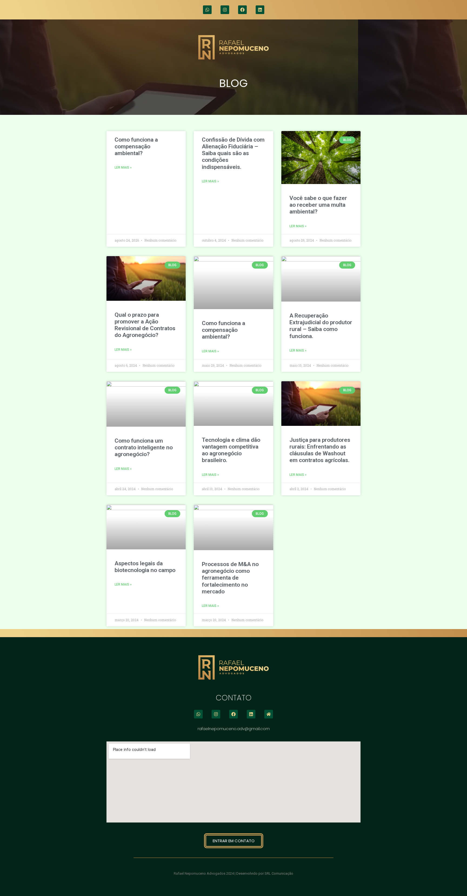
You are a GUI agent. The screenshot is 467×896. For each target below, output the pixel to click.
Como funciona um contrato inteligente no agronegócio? (144, 447)
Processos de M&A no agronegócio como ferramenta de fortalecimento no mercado (230, 578)
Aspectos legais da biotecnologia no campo (145, 566)
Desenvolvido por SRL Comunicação (264, 873)
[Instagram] (225, 9)
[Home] (268, 714)
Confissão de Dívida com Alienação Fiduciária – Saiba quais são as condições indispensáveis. (233, 153)
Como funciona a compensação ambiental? (136, 146)
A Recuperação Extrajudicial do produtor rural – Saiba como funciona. (320, 325)
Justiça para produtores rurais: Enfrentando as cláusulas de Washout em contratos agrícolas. (319, 450)
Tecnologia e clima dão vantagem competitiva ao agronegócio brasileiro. (231, 450)
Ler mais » (123, 167)
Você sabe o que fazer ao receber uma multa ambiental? (318, 205)
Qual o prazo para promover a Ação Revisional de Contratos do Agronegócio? (145, 325)
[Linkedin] (260, 9)
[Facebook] (242, 9)
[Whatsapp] (207, 9)
